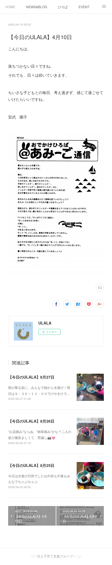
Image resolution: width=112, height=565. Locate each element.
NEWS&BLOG (36, 6)
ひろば (63, 6)
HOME (10, 6)
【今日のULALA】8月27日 (31, 377)
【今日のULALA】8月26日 (31, 421)
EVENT (84, 6)
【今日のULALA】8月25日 (31, 465)
